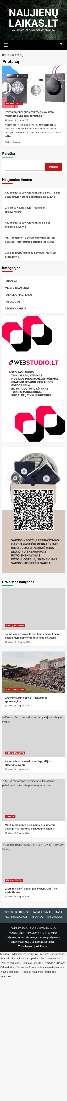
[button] (5, 44)
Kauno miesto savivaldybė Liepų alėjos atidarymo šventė (27, 224)
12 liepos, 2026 (23, 642)
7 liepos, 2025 (22, 120)
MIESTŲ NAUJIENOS (17, 287)
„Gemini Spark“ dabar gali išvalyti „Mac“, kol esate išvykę (30, 254)
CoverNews (25, 946)
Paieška (8, 153)
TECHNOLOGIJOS (14, 103)
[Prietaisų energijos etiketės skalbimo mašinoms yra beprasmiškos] (33, 86)
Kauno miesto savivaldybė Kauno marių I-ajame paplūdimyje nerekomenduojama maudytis (32, 194)
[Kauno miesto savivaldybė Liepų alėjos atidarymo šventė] (33, 736)
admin (10, 120)
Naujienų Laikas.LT (33, 18)
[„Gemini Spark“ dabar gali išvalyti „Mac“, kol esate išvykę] (33, 863)
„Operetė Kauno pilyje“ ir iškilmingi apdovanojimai (25, 209)
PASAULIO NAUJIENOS (18, 294)
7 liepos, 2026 (22, 706)
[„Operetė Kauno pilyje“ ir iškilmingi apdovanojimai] (33, 672)
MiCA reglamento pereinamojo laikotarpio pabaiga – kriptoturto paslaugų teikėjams (30, 239)
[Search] (61, 45)
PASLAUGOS (12, 301)
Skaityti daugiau (12, 142)
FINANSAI (11, 280)
